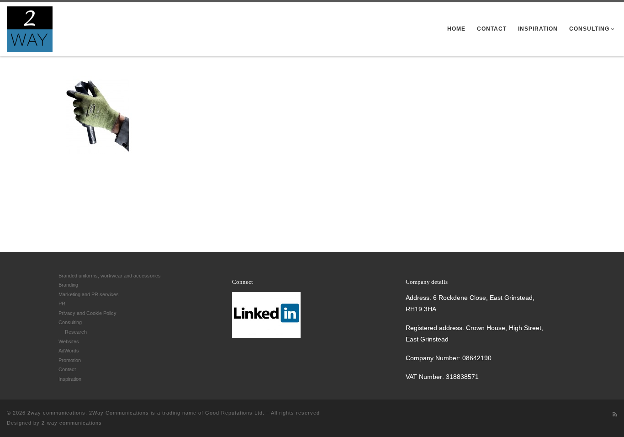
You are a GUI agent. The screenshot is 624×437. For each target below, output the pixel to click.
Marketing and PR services (88, 294)
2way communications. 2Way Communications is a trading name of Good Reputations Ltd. (145, 413)
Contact (67, 369)
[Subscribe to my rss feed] (615, 414)
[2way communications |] (30, 27)
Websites (68, 341)
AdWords (68, 350)
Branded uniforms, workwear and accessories (109, 275)
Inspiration (69, 379)
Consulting (70, 322)
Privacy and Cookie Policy (87, 313)
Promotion (69, 360)
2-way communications (72, 423)
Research (76, 332)
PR (61, 303)
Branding (68, 285)
